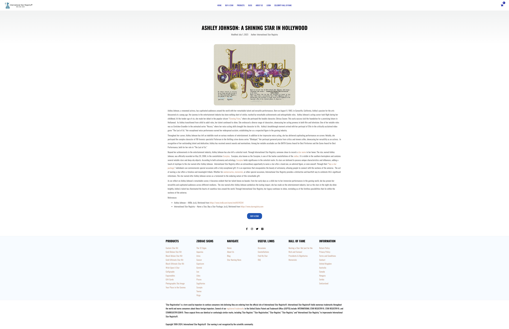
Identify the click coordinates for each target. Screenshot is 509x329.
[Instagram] (252, 229)
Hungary (322, 275)
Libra (198, 275)
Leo (197, 271)
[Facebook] (247, 229)
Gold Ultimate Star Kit (174, 259)
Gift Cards (170, 279)
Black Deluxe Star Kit (174, 255)
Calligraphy (170, 271)
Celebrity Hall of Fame (283, 5)
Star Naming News (234, 259)
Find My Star (263, 255)
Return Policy (324, 248)
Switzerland (323, 283)
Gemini (199, 267)
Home (219, 5)
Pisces (198, 279)
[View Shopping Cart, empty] (501, 5)
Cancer (199, 259)
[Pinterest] (262, 229)
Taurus (198, 291)
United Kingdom (325, 263)
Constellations (263, 251)
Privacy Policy (324, 251)
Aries (198, 255)
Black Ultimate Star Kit (175, 263)
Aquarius (199, 251)
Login (269, 5)
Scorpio (199, 287)
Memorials (293, 259)
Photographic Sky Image (175, 283)
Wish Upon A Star (172, 267)
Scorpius (239, 160)
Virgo (198, 295)
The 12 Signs (201, 248)
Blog (250, 5)
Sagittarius (200, 283)
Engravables (170, 275)
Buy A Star (229, 5)
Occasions (262, 248)
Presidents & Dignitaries (298, 255)
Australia (322, 267)
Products (241, 5)
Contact (322, 259)
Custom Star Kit (172, 248)
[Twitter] (257, 229)
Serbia (321, 279)
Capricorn (200, 263)
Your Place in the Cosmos (176, 287)
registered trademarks (235, 308)
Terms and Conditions (327, 255)
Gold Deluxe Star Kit (174, 251)
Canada (322, 271)
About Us (259, 5)
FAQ (259, 259)
